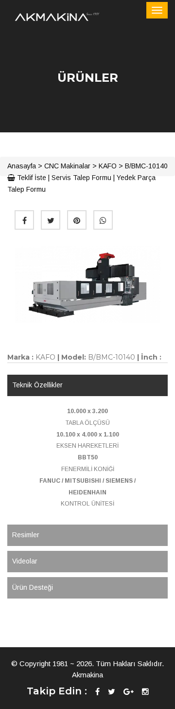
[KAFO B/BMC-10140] (87, 284)
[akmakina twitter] (111, 692)
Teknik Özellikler (37, 385)
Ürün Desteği (32, 587)
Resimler (25, 535)
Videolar (24, 561)
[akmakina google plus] (128, 692)
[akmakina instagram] (145, 692)
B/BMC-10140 (146, 166)
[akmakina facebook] (97, 692)
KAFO (108, 166)
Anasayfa (21, 166)
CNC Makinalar (67, 166)
